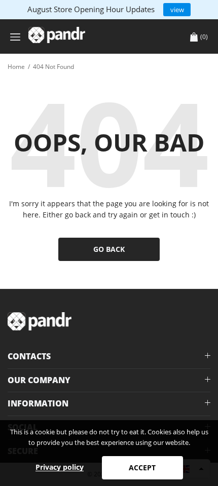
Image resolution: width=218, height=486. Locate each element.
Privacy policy (59, 467)
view (177, 9)
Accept (142, 467)
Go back (109, 249)
